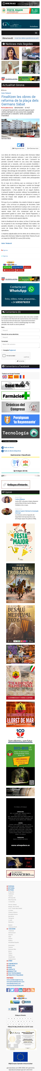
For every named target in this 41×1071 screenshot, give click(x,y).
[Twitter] (18, 145)
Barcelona (11, 916)
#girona (5, 250)
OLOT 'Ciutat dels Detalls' (15, 908)
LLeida (10, 920)
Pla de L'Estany (12, 904)
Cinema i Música (12, 912)
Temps (10, 953)
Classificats (11, 957)
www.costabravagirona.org (15, 980)
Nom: (3, 327)
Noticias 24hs (12, 949)
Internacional (11, 932)
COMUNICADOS (13, 963)
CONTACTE (11, 969)
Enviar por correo (9, 270)
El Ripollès (11, 892)
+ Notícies (11, 931)
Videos (10, 955)
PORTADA (11, 886)
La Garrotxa (11, 901)
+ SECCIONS (11, 929)
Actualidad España (13, 942)
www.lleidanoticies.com (14, 983)
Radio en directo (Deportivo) (12, 451)
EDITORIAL (11, 888)
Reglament (12, 350)
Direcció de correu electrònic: (10, 334)
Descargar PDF (18, 267)
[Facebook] (22, 145)
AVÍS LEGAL (11, 965)
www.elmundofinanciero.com (15, 981)
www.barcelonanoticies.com (15, 985)
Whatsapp (8, 267)
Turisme (10, 896)
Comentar (20, 270)
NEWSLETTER (12, 971)
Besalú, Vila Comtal (13, 906)
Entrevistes (11, 945)
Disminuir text (34, 148)
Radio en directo (9, 447)
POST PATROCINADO (14, 973)
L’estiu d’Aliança (20, 499)
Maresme (11, 922)
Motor (10, 951)
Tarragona (11, 918)
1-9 (8, 1018)
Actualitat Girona (13, 914)
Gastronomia (12, 959)
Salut (9, 936)
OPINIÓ (10, 961)
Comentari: (4, 341)
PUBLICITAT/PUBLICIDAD (15, 975)
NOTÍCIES (11, 890)
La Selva (10, 910)
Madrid (10, 925)
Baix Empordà (12, 899)
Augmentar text (19, 148)
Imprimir (27, 267)
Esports (10, 934)
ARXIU (10, 967)
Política (10, 940)
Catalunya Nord (12, 927)
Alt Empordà (11, 897)
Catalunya (11, 894)
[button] (4, 475)
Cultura (10, 938)
